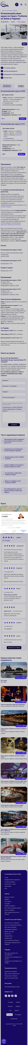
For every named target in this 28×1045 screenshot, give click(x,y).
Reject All (4, 531)
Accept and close (23, 531)
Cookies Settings (14, 531)
